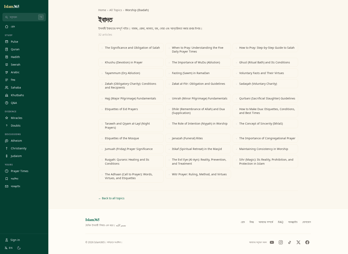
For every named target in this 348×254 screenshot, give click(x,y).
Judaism (16, 156)
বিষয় (13, 80)
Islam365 (92, 219)
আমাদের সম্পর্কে (266, 222)
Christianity (18, 148)
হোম (13, 26)
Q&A (14, 103)
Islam (11, 6)
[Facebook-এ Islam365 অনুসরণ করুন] (307, 242)
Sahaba (16, 87)
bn (10, 248)
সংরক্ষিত (14, 179)
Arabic (15, 72)
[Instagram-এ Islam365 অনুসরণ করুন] (280, 242)
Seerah (15, 64)
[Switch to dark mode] (19, 248)
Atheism (16, 140)
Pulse (14, 41)
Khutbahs (17, 95)
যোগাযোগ (306, 222)
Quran (15, 49)
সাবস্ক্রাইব (15, 186)
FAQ (280, 222)
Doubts (16, 125)
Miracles (16, 118)
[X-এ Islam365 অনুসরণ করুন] (298, 242)
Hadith (15, 57)
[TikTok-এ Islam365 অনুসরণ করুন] (289, 242)
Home (102, 10)
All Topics (115, 10)
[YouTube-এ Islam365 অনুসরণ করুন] (272, 242)
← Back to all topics (111, 198)
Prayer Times (19, 171)
